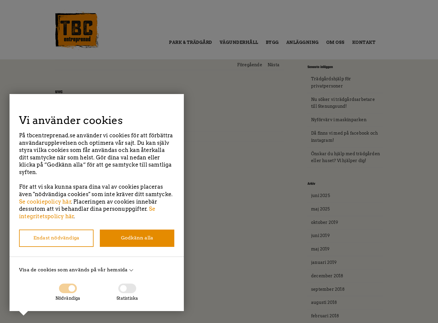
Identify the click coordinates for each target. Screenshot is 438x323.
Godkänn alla (137, 238)
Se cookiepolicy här (45, 202)
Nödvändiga (67, 298)
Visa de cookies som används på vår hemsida (73, 270)
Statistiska (127, 298)
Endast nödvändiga (56, 238)
